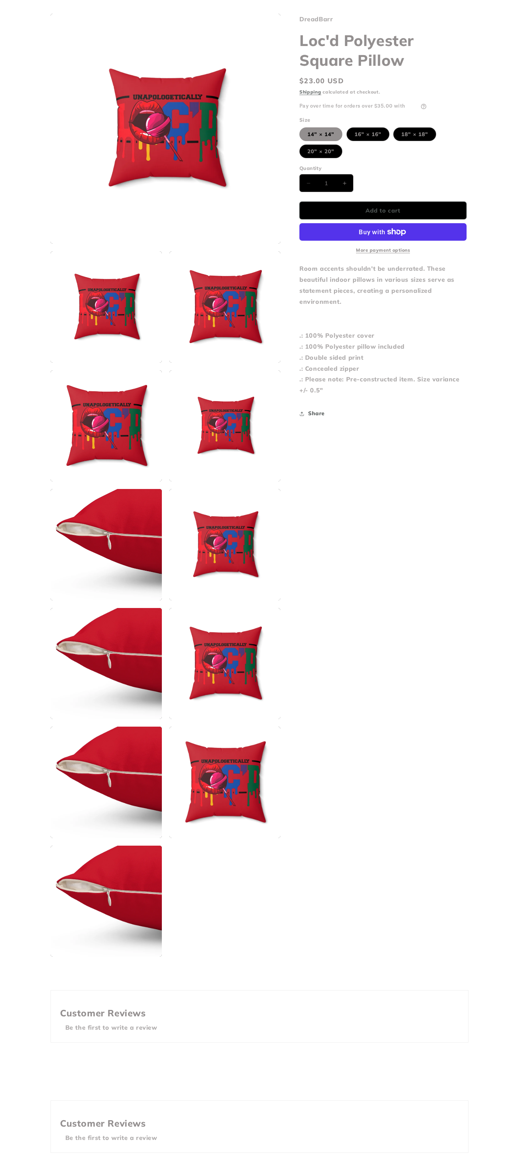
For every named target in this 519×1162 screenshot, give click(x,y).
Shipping (310, 92)
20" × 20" (320, 151)
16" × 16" (367, 134)
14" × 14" (320, 134)
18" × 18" (414, 134)
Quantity (310, 168)
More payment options (383, 250)
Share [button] (316, 413)
